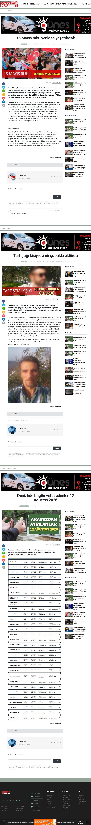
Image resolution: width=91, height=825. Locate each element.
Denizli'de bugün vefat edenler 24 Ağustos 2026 (79, 77)
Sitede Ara (81, 795)
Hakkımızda (4, 806)
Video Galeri (37, 796)
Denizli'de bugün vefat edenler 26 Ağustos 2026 (79, 84)
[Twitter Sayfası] (4, 800)
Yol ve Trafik (66, 797)
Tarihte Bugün (66, 805)
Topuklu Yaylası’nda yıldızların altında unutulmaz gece (79, 174)
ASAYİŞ (39, 4)
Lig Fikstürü (66, 803)
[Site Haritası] (20, 800)
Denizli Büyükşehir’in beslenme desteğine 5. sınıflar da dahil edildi (79, 167)
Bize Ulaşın (36, 810)
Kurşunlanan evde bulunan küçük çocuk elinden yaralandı (79, 70)
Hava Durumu (66, 795)
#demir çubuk (27, 420)
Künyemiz (36, 807)
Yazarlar (35, 800)
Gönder (57, 197)
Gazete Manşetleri (68, 813)
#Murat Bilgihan (17, 420)
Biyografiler (81, 799)
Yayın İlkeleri (4, 808)
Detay (81, 821)
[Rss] (17, 800)
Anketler (80, 797)
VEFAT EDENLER (67, 4)
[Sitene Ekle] (23, 800)
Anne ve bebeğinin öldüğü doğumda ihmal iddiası (79, 62)
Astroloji (80, 803)
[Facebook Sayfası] (2, 800)
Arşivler (36, 803)
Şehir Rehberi (66, 811)
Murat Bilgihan (36, 320)
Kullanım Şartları (20, 806)
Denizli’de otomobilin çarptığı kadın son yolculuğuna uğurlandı (79, 55)
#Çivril (10, 420)
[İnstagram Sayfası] (8, 800)
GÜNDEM (26, 4)
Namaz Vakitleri (67, 799)
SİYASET (45, 4)
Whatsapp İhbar (20, 808)
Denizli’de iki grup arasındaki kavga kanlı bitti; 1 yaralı (79, 92)
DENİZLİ (32, 4)
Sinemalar (65, 807)
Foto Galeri (37, 793)
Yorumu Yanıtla (14, 217)
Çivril (20, 317)
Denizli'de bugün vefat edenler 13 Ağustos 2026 (79, 121)
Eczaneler (65, 801)
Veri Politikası (4, 810)
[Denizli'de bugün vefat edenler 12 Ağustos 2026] (31, 525)
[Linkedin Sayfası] (14, 800)
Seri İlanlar (65, 809)
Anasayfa (4, 11)
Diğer (76, 4)
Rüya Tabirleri (82, 801)
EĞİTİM (52, 4)
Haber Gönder (19, 810)
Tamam (81, 823)
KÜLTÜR (58, 4)
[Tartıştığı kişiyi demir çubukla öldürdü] (31, 281)
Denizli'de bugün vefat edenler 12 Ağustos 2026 (79, 136)
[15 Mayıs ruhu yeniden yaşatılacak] (31, 63)
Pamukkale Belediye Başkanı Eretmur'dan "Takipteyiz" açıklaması (79, 152)
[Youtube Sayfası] (11, 800)
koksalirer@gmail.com (25, 178)
